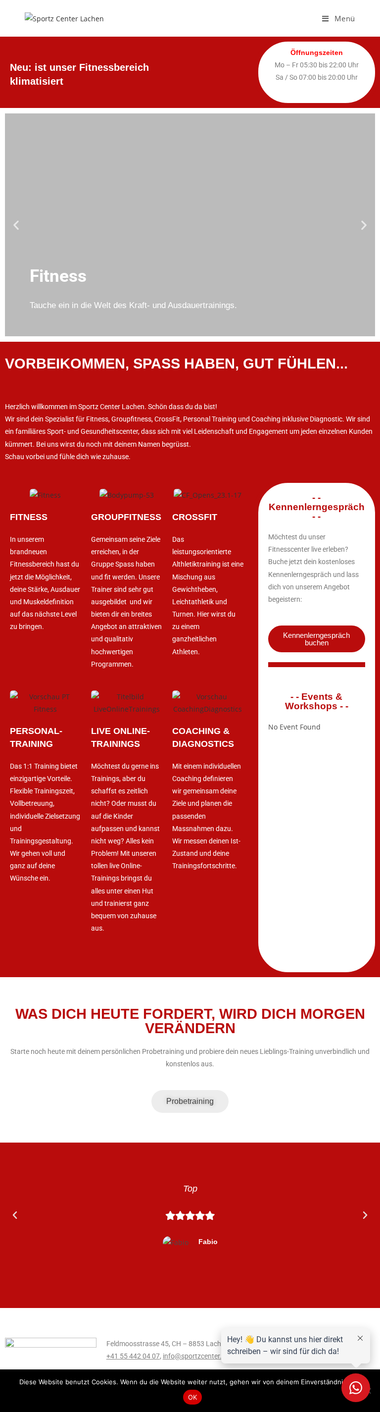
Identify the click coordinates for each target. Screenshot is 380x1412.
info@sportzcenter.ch (196, 1356)
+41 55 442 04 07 (133, 1356)
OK (192, 1397)
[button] (16, 225)
